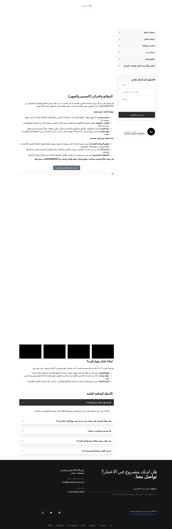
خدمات (102, 525)
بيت (110, 525)
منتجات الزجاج (149, 32)
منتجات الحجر (149, 39)
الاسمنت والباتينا (148, 46)
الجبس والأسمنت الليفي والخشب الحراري (139, 66)
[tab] (66, 402)
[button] (148, 5)
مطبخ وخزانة (150, 59)
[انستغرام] (43, 513)
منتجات (92, 525)
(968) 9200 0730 (76, 492)
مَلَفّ (83, 525)
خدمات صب (150, 52)
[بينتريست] (59, 513)
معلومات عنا (72, 525)
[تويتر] (51, 513)
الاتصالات (59, 525)
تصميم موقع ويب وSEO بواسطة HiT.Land (143, 514)
